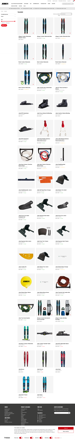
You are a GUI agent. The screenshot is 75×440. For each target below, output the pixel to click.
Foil (21, 411)
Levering (6, 411)
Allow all (65, 428)
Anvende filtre (4, 25)
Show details (57, 437)
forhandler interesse (62, 0)
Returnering (7, 410)
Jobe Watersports (42, 417)
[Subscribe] (69, 413)
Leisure (53, 3)
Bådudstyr (23, 423)
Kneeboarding (23, 419)
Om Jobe (6, 419)
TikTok (40, 419)
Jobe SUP (41, 418)
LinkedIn (40, 421)
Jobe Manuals (40, 410)
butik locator (55, 0)
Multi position (23, 420)
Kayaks (22, 415)
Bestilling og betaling (8, 412)
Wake (49, 3)
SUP (30, 3)
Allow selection (66, 431)
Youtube (40, 420)
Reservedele (7, 415)
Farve (2, 16)
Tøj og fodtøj (23, 421)
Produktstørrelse (4, 14)
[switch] (31, 438)
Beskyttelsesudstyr (24, 422)
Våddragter (43, 3)
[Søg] (73, 4)
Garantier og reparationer (9, 413)
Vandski (22, 418)
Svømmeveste (36, 3)
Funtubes (26, 3)
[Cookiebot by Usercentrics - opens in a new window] (7, 438)
